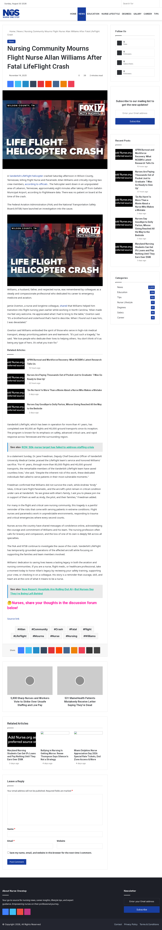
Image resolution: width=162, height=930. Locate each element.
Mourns (39, 636)
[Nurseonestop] (11, 14)
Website (61, 840)
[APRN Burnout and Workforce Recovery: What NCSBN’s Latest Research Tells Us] (16, 364)
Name (11, 829)
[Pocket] (71, 84)
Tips (156, 13)
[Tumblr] (33, 84)
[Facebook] (10, 84)
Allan (22, 629)
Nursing (72, 636)
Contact (118, 924)
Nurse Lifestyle (111, 13)
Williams (90, 636)
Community (40, 629)
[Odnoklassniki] (63, 84)
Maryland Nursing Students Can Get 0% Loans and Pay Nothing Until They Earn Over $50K (145, 250)
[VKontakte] (56, 84)
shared (63, 305)
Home (73, 13)
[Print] (97, 650)
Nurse (55, 636)
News (82, 13)
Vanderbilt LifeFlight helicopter (26, 175)
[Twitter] (18, 84)
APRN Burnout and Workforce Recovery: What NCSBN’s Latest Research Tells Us (144, 156)
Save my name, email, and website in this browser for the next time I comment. (51, 852)
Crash (59, 629)
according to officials (36, 184)
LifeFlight (20, 636)
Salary (137, 13)
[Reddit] (48, 84)
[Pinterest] (41, 84)
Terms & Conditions (149, 924)
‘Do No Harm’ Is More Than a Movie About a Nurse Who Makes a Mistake (64, 390)
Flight (88, 629)
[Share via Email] (89, 650)
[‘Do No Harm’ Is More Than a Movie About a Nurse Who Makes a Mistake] (16, 394)
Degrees (126, 13)
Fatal (74, 629)
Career (148, 13)
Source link (13, 618)
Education (93, 13)
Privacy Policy (130, 924)
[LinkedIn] (25, 84)
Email (11, 840)
